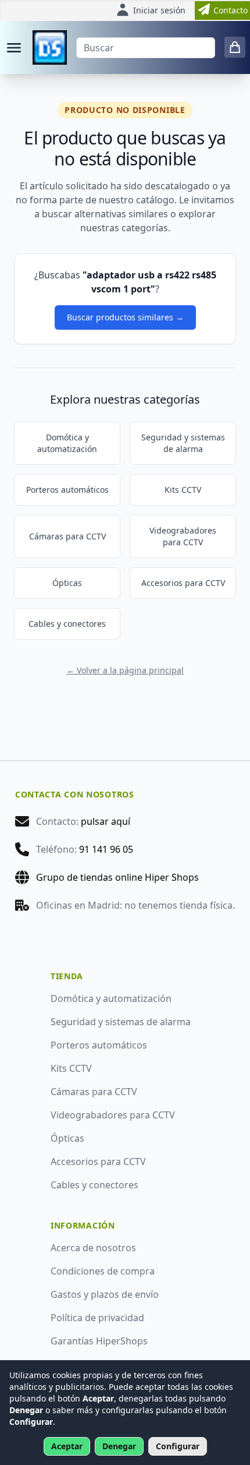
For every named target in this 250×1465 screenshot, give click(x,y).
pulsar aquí (105, 821)
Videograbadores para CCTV (182, 536)
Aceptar (67, 1446)
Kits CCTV (183, 489)
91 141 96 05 (106, 849)
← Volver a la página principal (125, 670)
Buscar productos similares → (125, 317)
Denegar (119, 1446)
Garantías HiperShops (99, 1341)
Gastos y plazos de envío (105, 1294)
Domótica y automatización (67, 443)
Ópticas (67, 582)
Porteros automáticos (67, 489)
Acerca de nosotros (93, 1247)
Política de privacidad (97, 1317)
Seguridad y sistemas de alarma (183, 443)
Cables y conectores (67, 623)
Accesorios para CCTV (183, 582)
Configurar (177, 1446)
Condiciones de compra (103, 1271)
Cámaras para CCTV (67, 536)
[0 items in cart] (234, 47)
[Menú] (14, 47)
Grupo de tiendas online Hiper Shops (117, 877)
